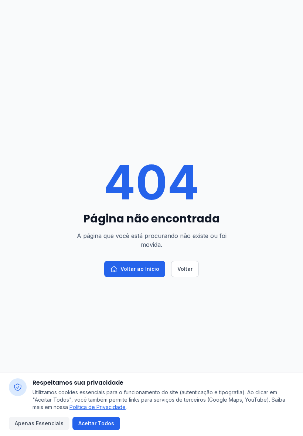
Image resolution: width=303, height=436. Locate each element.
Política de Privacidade (97, 407)
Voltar (185, 269)
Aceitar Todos (96, 423)
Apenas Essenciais (39, 423)
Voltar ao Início (139, 269)
